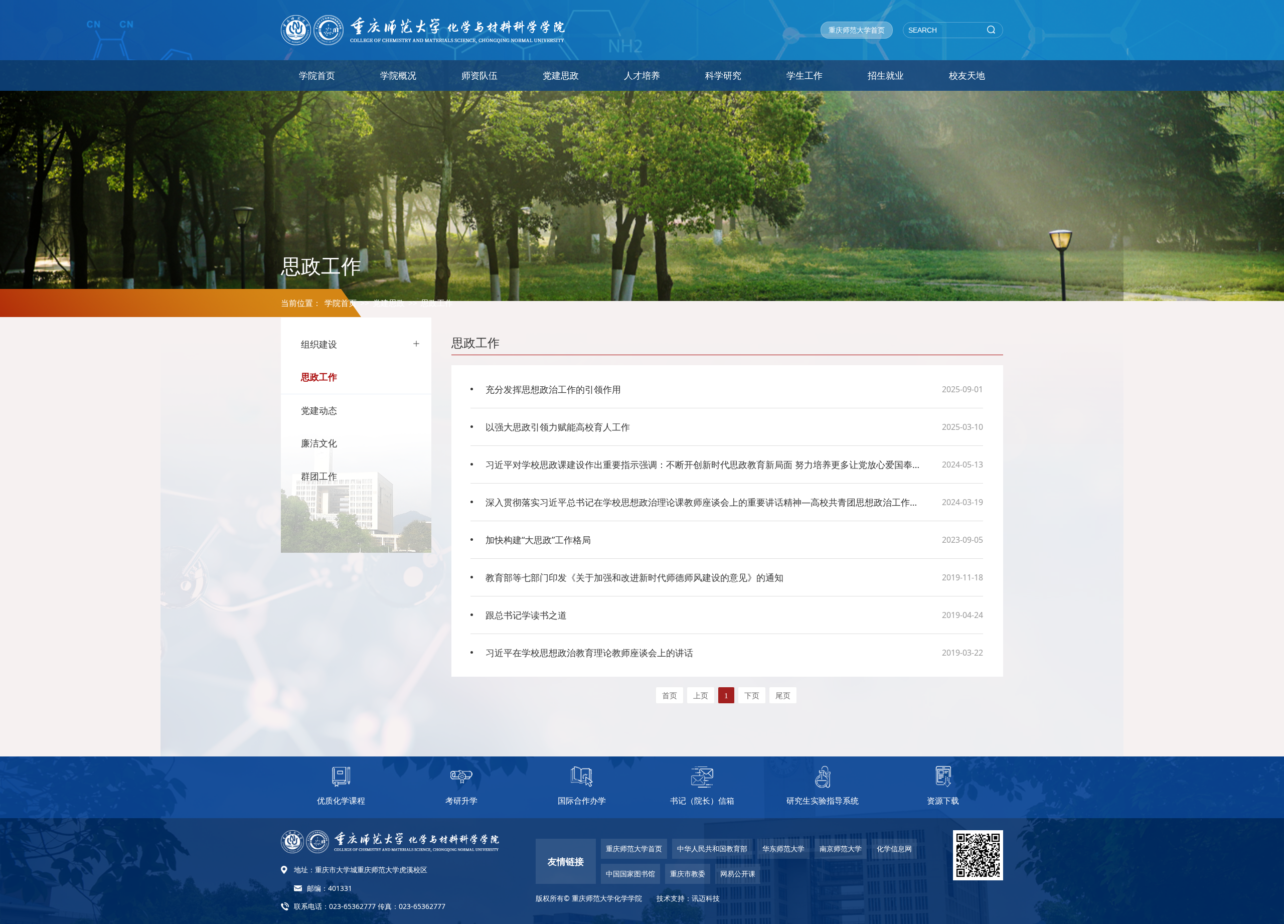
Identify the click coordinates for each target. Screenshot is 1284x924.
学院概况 (398, 75)
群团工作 (319, 476)
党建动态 (319, 410)
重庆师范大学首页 (857, 30)
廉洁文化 (319, 443)
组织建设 (319, 344)
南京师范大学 (841, 848)
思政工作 (437, 303)
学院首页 (317, 75)
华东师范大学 (783, 848)
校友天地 (967, 75)
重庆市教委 (687, 873)
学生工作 (804, 75)
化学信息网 (894, 848)
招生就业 (886, 75)
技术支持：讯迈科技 (688, 898)
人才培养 (642, 75)
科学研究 (723, 75)
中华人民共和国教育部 (712, 848)
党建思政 (561, 75)
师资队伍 (479, 75)
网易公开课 (737, 873)
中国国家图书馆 (630, 873)
